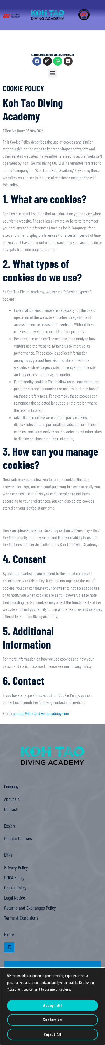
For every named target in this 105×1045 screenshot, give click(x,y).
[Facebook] (36, 61)
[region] (52, 1006)
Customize (52, 1019)
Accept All (52, 1005)
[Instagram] (47, 61)
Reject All (52, 1034)
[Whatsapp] (57, 61)
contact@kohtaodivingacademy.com (41, 713)
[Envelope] (68, 61)
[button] (52, 73)
